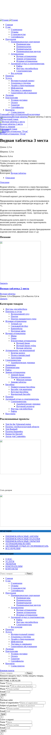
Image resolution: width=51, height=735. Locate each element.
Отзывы (14, 585)
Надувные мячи (18, 331)
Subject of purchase (9, 705)
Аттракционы (17, 607)
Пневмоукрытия (23, 603)
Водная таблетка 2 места (11, 124)
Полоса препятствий (20, 355)
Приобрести (6, 171)
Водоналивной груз (20, 314)
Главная (3, 114)
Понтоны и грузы (13, 311)
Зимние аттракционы (15, 372)
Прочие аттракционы (21, 377)
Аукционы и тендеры (21, 637)
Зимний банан (17, 375)
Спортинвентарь (13, 360)
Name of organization (10, 702)
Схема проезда (17, 666)
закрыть (3, 299)
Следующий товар (8, 129)
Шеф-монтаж (17, 641)
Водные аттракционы (17, 114)
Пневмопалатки (23, 600)
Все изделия (16, 627)
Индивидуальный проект (22, 634)
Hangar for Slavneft (13, 434)
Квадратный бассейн (20, 394)
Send (3, 695)
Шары (14, 336)
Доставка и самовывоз (21, 644)
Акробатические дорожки (23, 362)
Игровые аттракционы (16, 321)
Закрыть (4, 283)
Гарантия (15, 658)
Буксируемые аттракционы (23, 341)
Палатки (9, 396)
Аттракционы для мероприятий (20, 350)
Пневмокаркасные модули (28, 605)
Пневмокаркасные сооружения (25, 595)
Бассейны (9, 384)
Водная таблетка (20, 117)
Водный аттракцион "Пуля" (13, 134)
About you (5, 686)
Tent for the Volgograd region (18, 424)
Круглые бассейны (19, 392)
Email (2, 692)
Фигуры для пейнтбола (16, 309)
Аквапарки (10, 365)
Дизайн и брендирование (22, 639)
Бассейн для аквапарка (21, 389)
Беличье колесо (18, 353)
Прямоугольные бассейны (23, 387)
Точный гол (16, 324)
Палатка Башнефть (14, 431)
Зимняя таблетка (18, 382)
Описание (10, 178)
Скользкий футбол (19, 326)
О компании (16, 583)
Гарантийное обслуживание (24, 646)
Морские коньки (24, 379)
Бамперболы (16, 328)
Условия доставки (19, 654)
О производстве (18, 588)
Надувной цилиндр (25, 406)
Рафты (8, 370)
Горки (13, 338)
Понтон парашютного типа (23, 319)
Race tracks (10, 413)
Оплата (14, 656)
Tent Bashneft (11, 429)
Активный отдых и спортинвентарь (22, 399)
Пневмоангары (12, 367)
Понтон (14, 316)
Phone (3, 689)
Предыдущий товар (9, 119)
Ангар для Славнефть (15, 436)
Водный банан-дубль (26, 345)
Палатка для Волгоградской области (22, 426)
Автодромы (16, 358)
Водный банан (23, 343)
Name (3, 683)
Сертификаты (17, 590)
